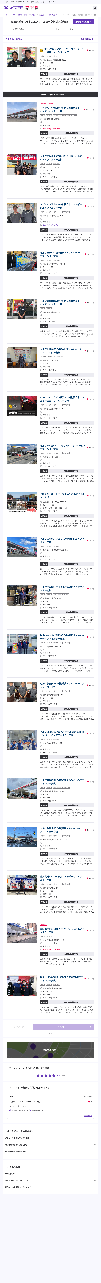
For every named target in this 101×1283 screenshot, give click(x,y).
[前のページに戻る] (8, 21)
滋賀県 (42, 14)
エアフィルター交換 (65, 29)
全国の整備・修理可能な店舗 (24, 14)
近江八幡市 (53, 14)
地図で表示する (87, 39)
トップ (6, 14)
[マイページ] (95, 8)
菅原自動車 (88, 1116)
